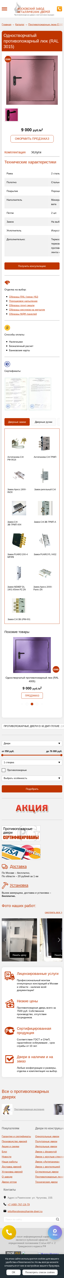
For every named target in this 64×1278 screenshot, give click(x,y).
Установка (19, 885)
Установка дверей (12, 1171)
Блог (4, 1151)
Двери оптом (9, 1181)
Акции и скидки (10, 1146)
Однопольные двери (47, 1136)
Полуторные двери (46, 1141)
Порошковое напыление (23, 301)
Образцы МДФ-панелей (23, 313)
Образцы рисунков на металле (27, 309)
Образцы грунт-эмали (21, 305)
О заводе (7, 1176)
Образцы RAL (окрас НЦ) (23, 296)
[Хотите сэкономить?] (32, 809)
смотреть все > (53, 912)
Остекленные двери (46, 1171)
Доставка (18, 866)
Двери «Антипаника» (47, 1161)
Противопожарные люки (49, 1176)
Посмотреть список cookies (40, 1272)
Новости (6, 1156)
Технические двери (46, 1181)
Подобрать (32, 788)
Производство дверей (14, 1141)
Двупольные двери (46, 1146)
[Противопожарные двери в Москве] (32, 8)
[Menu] (4, 8)
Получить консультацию (32, 266)
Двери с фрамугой (46, 1151)
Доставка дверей (11, 1166)
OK (13, 1272)
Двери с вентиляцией (47, 1166)
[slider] (2, 755)
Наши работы (10, 1161)
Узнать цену (19, 955)
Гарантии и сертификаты (16, 1136)
